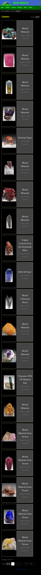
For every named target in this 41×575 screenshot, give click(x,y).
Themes (13, 7)
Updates (7, 7)
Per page (33, 17)
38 (26, 564)
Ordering (19, 7)
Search (30, 7)
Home (2, 7)
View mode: (5, 11)
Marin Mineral (20, 3)
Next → (32, 564)
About (25, 7)
